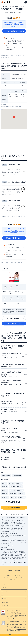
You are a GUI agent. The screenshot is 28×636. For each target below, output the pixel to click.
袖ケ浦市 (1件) (5, 497)
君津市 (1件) (12, 490)
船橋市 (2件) (19, 483)
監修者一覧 (9, 575)
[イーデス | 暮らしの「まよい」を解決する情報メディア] (5, 2)
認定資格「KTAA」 (22, 629)
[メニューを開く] (25, 2)
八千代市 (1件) (21, 497)
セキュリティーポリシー (19, 577)
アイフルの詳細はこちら (14, 31)
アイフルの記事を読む (14, 318)
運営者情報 (17, 570)
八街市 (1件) (13, 497)
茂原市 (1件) (4, 493)
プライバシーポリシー (6, 577)
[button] (14, 117)
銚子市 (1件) (11, 483)
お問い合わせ (13, 579)
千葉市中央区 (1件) (6, 475)
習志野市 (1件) (13, 493)
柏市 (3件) (19, 486)
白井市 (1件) (21, 493)
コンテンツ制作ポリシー (10, 573)
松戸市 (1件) (20, 490)
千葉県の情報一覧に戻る (14, 502)
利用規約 (20, 573)
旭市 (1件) (4, 483)
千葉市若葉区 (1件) (17, 475)
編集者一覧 (17, 575)
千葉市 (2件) (4, 472)
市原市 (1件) (4, 486)
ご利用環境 (9, 570)
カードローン (11, 514)
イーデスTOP (4, 514)
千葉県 (21, 514)
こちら (10, 547)
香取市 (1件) (4, 490)
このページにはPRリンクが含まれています (12, 12)
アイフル (17, 514)
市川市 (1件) (12, 486)
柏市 (24, 514)
